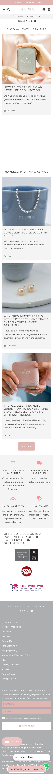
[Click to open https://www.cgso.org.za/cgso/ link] (26, 588)
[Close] (42, 769)
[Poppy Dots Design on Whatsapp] (28, 611)
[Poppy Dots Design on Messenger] (32, 611)
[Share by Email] (32, 21)
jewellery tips (33, 16)
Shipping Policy (9, 650)
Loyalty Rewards (10, 665)
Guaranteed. (35, 2)
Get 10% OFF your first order (24, 769)
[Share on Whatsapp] (29, 21)
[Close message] (48, 756)
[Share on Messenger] (35, 21)
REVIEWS (7, 632)
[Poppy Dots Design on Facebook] (21, 611)
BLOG (20, 16)
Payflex (5, 669)
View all (26, 446)
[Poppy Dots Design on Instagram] (25, 611)
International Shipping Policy (16, 655)
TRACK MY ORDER (11, 627)
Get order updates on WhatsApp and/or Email (23, 718)
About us (6, 636)
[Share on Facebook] (26, 21)
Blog (4, 660)
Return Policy (8, 674)
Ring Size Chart (9, 646)
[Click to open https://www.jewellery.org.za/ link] (26, 555)
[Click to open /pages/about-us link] (26, 571)
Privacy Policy (9, 679)
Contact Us (7, 641)
